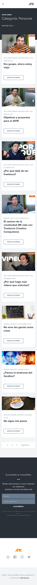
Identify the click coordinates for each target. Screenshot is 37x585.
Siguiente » (25, 445)
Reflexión (21, 58)
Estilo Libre (7, 58)
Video (27, 58)
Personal (15, 58)
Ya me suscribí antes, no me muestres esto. (18, 515)
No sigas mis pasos (15, 421)
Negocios (7, 415)
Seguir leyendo (13, 78)
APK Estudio (24, 578)
